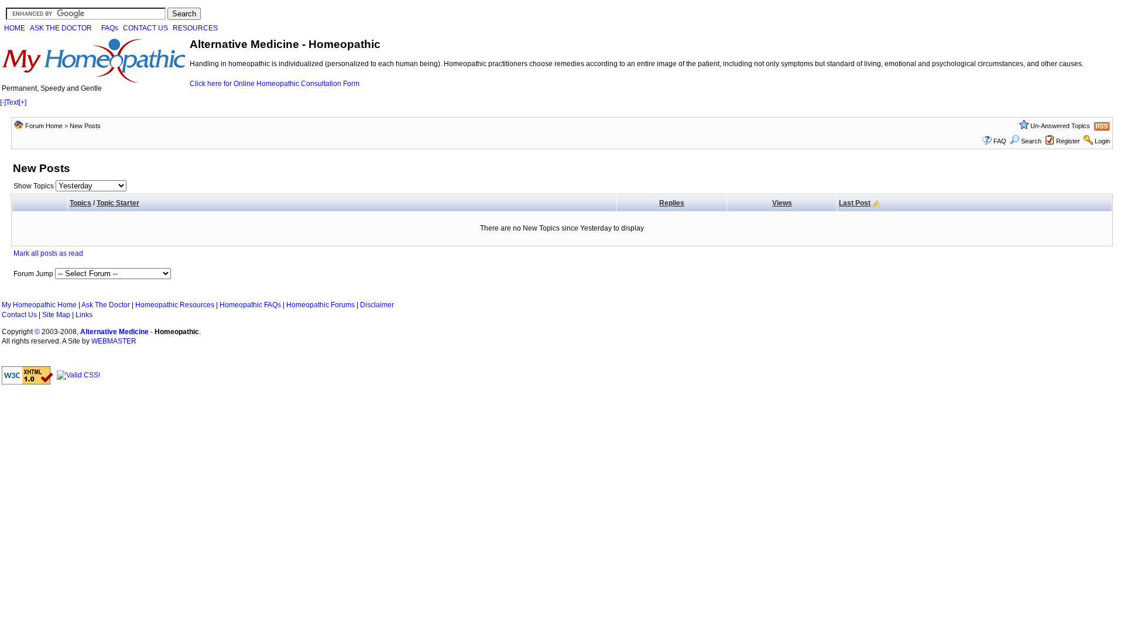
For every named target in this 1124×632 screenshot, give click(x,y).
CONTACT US (145, 28)
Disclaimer (377, 305)
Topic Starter (118, 203)
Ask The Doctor (105, 305)
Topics (80, 203)
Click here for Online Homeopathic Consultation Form (274, 84)
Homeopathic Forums (320, 305)
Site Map (56, 315)
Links (84, 315)
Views (782, 203)
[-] (3, 102)
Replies (671, 203)
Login (1102, 141)
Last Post (855, 203)
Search (1031, 141)
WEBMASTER (113, 341)
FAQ (999, 141)
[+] (22, 102)
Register (1068, 141)
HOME (14, 28)
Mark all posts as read (48, 253)
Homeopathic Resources (174, 305)
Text (12, 102)
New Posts (85, 125)
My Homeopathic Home (39, 305)
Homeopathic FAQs (250, 305)
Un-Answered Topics (1060, 125)
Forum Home (44, 125)
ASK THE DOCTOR (61, 28)
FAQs (109, 28)
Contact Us (19, 315)
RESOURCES (195, 28)
